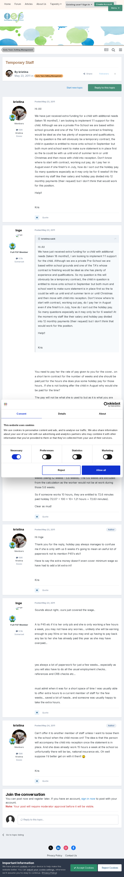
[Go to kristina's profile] (9, 73)
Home (7, 4)
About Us (41, 4)
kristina (23, 71)
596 (20, 129)
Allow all (101, 470)
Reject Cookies (109, 867)
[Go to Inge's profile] (19, 242)
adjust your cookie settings (40, 869)
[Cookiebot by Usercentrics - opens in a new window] (106, 404)
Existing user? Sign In (78, 4)
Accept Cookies (85, 867)
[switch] (46, 456)
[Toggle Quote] (39, 238)
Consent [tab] (21, 413)
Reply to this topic (105, 87)
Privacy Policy (54, 855)
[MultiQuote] (37, 217)
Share (88, 73)
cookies (23, 866)
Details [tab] (62, 413)
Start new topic (75, 87)
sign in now (88, 798)
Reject (61, 470)
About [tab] (102, 413)
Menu (114, 8)
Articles (29, 4)
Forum (18, 4)
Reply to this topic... (33, 819)
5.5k (20, 258)
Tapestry (55, 4)
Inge (19, 230)
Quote (45, 217)
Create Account (104, 4)
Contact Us (71, 855)
